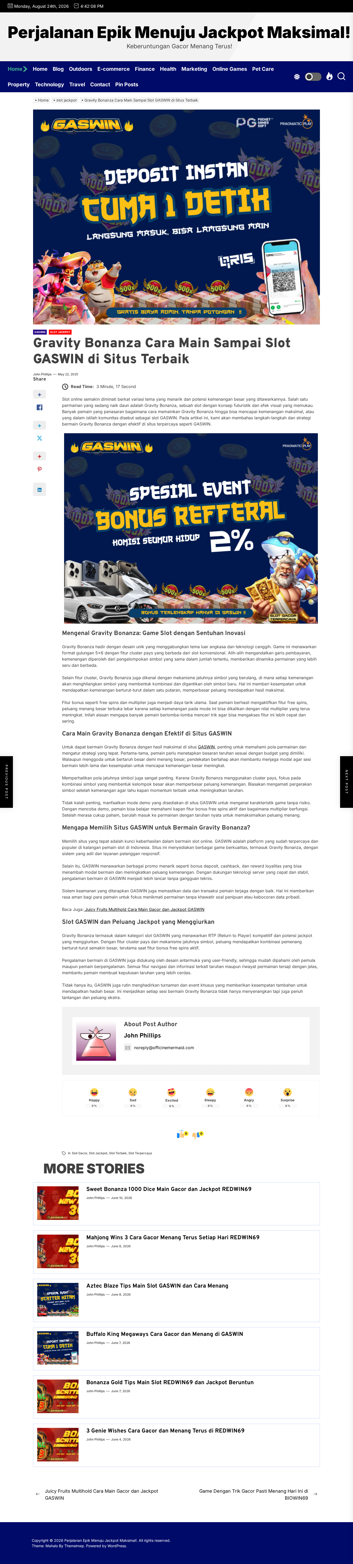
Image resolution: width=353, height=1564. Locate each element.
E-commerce (113, 69)
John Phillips (42, 374)
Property (19, 84)
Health (168, 69)
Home (15, 69)
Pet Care (263, 69)
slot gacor (79, 1153)
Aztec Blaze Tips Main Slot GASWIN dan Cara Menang (157, 1286)
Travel (77, 84)
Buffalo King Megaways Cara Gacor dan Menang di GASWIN (164, 1334)
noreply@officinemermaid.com (164, 1047)
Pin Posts (126, 84)
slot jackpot (98, 1153)
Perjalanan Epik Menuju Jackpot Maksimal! (179, 32)
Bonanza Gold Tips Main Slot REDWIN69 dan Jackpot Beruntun (170, 1382)
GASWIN (206, 746)
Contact (100, 84)
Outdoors (80, 69)
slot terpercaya (140, 1153)
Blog (58, 69)
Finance (145, 69)
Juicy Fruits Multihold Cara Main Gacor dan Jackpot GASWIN (144, 909)
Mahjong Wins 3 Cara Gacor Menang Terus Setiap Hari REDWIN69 (173, 1237)
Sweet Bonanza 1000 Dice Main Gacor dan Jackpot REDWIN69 (169, 1189)
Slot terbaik (118, 1153)
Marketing (194, 69)
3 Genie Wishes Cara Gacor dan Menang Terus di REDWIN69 (165, 1431)
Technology (49, 84)
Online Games (229, 69)
